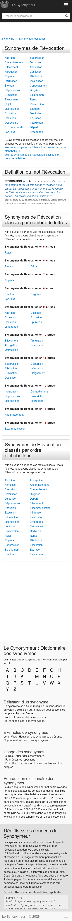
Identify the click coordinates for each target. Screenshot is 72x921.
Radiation (10, 118)
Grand (57, 736)
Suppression (37, 57)
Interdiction (36, 122)
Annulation (36, 67)
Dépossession (13, 90)
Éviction (9, 85)
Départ (34, 127)
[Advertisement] (36, 29)
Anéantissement (14, 62)
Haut (22, 736)
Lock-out (10, 132)
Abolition (10, 57)
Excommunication (15, 127)
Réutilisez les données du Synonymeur (30, 833)
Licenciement (12, 108)
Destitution (36, 113)
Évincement (11, 99)
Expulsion (35, 108)
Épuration (35, 118)
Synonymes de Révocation (35, 47)
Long (7, 736)
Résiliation (36, 76)
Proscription (37, 104)
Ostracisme (11, 122)
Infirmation (11, 81)
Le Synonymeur (23, 4)
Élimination (11, 95)
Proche (8, 717)
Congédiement (38, 85)
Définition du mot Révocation (35, 171)
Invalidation (36, 81)
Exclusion (10, 113)
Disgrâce (35, 90)
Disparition (36, 62)
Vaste (14, 736)
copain (16, 721)
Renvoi (34, 99)
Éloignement (37, 95)
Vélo (20, 740)
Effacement (11, 67)
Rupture (9, 76)
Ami (6, 721)
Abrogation (11, 71)
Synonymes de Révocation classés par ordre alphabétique (33, 450)
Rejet (8, 104)
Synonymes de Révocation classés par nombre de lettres (36, 219)
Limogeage (36, 132)
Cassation (36, 71)
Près (18, 717)
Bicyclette (9, 740)
